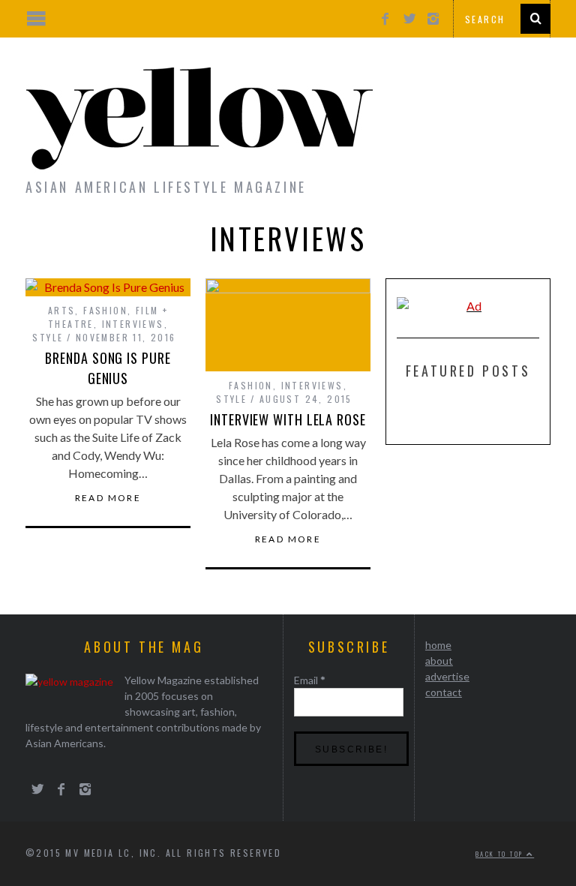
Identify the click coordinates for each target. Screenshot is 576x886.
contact (443, 692)
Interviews (133, 323)
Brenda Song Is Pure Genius (107, 368)
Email (310, 680)
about (439, 660)
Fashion (105, 310)
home (438, 644)
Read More (108, 498)
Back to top (501, 853)
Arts (62, 310)
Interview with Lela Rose (288, 419)
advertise (447, 676)
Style (47, 337)
